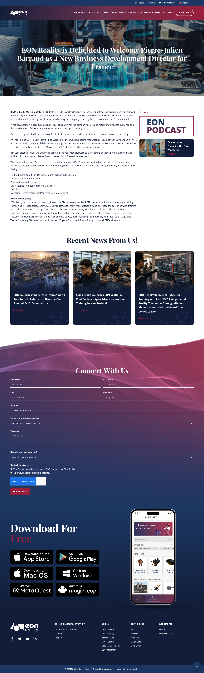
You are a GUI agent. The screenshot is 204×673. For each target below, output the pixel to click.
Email (13, 392)
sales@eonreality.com (145, 3)
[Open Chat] (197, 666)
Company (107, 392)
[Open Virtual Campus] (109, 12)
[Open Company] (163, 12)
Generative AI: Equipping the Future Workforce (179, 146)
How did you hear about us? (23, 452)
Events (143, 112)
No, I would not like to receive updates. (31, 472)
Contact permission (19, 465)
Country (14, 405)
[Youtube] (27, 639)
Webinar (172, 153)
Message (14, 431)
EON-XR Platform (167, 3)
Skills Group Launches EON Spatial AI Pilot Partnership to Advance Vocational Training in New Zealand (101, 299)
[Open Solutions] (150, 12)
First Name (15, 379)
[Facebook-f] (12, 639)
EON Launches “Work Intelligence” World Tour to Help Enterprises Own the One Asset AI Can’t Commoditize (39, 299)
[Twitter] (20, 639)
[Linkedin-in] (35, 639)
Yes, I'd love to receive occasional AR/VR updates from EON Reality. (44, 469)
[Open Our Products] (89, 12)
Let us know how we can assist (25, 418)
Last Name (108, 379)
